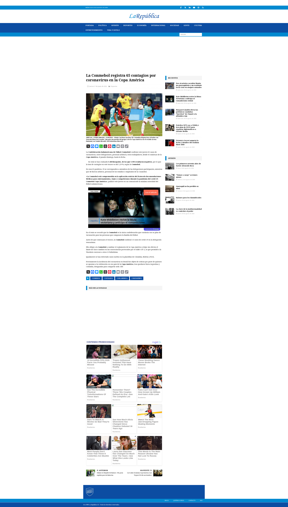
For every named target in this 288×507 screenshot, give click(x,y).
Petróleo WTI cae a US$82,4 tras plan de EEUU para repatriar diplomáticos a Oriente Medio (187, 128)
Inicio (167, 500)
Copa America (122, 278)
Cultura (198, 25)
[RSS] (203, 8)
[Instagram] (198, 8)
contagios (108, 278)
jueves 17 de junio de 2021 (98, 86)
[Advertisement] (144, 53)
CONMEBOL (96, 278)
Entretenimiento (94, 30)
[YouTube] (194, 8)
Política (102, 25)
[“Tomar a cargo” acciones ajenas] (169, 177)
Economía (141, 25)
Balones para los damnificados (188, 198)
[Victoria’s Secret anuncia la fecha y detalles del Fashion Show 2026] (169, 142)
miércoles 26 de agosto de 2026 (187, 90)
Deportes (127, 25)
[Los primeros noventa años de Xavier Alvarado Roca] (169, 166)
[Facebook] (181, 8)
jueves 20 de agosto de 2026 (186, 200)
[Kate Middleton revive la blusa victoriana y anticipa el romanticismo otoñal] (169, 99)
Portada (90, 25)
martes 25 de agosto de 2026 (186, 134)
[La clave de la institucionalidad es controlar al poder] (169, 211)
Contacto (192, 500)
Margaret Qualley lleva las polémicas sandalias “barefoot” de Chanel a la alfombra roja (187, 113)
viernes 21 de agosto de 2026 (186, 179)
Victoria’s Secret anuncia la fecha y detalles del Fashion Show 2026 (187, 142)
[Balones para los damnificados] (169, 200)
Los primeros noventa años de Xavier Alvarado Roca (188, 165)
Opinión (115, 25)
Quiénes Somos (178, 500)
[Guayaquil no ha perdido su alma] (169, 188)
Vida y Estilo (113, 30)
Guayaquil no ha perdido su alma (187, 187)
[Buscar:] (190, 34)
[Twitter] (185, 8)
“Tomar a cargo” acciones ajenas (186, 176)
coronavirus (137, 278)
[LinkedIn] (190, 8)
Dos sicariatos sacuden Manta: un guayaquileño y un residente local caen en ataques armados (189, 85)
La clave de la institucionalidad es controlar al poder (189, 210)
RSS (201, 500)
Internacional (158, 25)
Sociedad (174, 25)
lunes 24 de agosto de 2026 (186, 168)
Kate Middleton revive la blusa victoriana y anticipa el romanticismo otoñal (188, 98)
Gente (186, 25)
